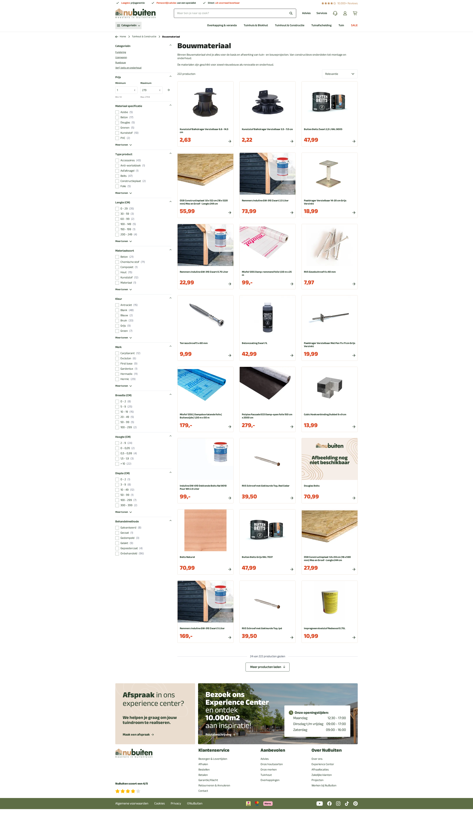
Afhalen (203, 764)
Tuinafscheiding (321, 25)
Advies (306, 13)
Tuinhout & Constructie (289, 25)
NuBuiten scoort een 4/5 (131, 783)
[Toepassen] (168, 90)
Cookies (159, 803)
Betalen (203, 775)
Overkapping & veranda (222, 25)
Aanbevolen (273, 750)
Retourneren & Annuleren (214, 785)
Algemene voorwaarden (131, 803)
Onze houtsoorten (272, 764)
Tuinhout (266, 775)
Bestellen (204, 769)
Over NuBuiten (327, 750)
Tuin (341, 25)
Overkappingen (270, 780)
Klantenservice (213, 750)
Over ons (317, 759)
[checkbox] (117, 112)
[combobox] (235, 13)
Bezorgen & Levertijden (212, 759)
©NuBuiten (195, 803)
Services (322, 13)
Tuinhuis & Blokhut (256, 25)
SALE (354, 25)
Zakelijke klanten (322, 775)
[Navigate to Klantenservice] (335, 13)
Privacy (176, 803)
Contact (203, 791)
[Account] (345, 13)
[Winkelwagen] (355, 13)
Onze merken (269, 769)
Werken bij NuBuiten (324, 785)
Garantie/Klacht (208, 780)
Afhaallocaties (320, 769)
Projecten (318, 780)
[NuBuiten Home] (135, 13)
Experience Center (323, 764)
